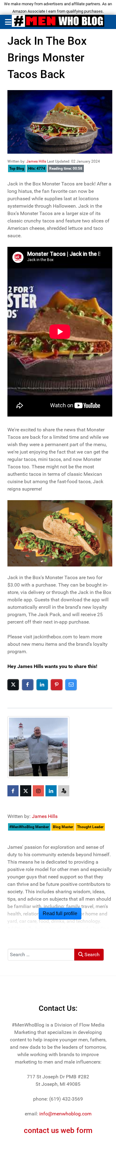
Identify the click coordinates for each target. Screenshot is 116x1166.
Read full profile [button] (60, 913)
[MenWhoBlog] (58, 22)
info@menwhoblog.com (65, 1114)
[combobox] (41, 955)
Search (91, 954)
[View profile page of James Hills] (39, 747)
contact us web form (58, 1130)
